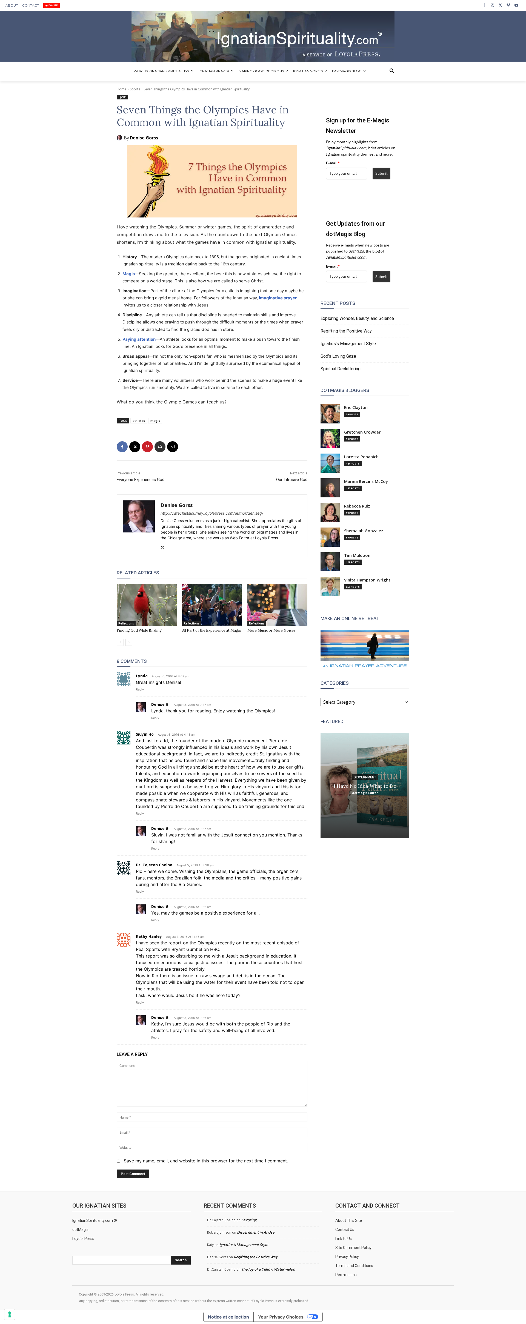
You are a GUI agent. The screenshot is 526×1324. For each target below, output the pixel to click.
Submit (381, 173)
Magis (128, 273)
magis (155, 421)
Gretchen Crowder (362, 432)
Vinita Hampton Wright (367, 580)
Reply (140, 689)
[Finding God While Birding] (147, 605)
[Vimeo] (508, 5)
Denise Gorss (144, 138)
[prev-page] (120, 642)
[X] (500, 5)
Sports (135, 89)
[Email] (172, 446)
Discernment (365, 777)
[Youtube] (517, 5)
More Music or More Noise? (271, 630)
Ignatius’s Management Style (348, 343)
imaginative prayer (278, 297)
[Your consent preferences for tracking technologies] (9, 1314)
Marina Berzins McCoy (366, 481)
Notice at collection (228, 1317)
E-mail (333, 163)
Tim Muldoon (357, 555)
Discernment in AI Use (255, 1232)
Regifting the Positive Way (346, 331)
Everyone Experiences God (140, 479)
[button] (392, 71)
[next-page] (128, 642)
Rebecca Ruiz (357, 506)
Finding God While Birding (139, 630)
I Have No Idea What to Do (365, 786)
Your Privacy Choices (281, 1317)
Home (121, 89)
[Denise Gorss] (120, 138)
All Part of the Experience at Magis (211, 630)
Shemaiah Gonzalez (363, 530)
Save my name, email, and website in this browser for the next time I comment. (206, 1160)
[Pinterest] (147, 446)
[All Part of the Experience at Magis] (212, 605)
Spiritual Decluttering (341, 368)
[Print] (160, 446)
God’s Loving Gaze (338, 356)
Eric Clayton (356, 407)
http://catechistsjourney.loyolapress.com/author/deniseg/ (212, 513)
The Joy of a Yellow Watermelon (268, 1269)
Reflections (126, 623)
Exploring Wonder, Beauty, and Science (357, 318)
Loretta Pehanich (361, 456)
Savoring (248, 1219)
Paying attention (139, 339)
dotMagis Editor (365, 792)
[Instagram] (492, 5)
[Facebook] (484, 5)
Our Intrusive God (291, 479)
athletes (139, 421)
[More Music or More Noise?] (277, 605)
